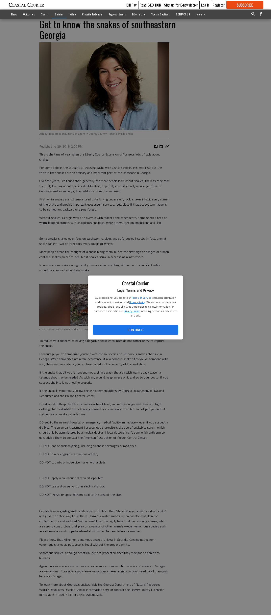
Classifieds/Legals (92, 14)
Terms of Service (141, 298)
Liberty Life (138, 14)
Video (73, 14)
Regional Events (117, 14)
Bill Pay (131, 4)
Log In (205, 4)
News (14, 14)
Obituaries (29, 14)
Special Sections (160, 14)
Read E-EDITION (150, 4)
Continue (135, 329)
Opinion (59, 14)
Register (218, 4)
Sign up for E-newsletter (181, 4)
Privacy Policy (137, 302)
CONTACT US (183, 14)
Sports (45, 14)
